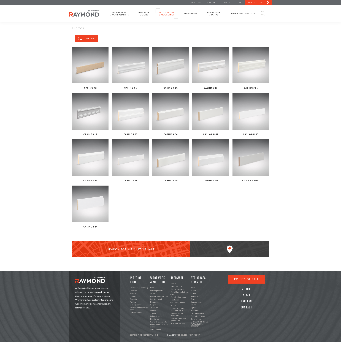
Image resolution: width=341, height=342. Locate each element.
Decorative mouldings (159, 296)
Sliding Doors (135, 305)
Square (153, 313)
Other (193, 299)
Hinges (173, 305)
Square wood (196, 296)
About (246, 289)
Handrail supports (198, 313)
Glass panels (196, 319)
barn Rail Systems (177, 323)
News (246, 295)
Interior (144, 13)
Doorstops (154, 302)
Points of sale (246, 279)
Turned (193, 293)
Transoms (154, 307)
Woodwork (167, 13)
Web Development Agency (183, 335)
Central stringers (198, 316)
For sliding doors (177, 289)
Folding (133, 302)
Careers (246, 301)
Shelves (153, 310)
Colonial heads (156, 316)
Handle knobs (176, 286)
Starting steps (196, 302)
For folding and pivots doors (179, 293)
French (133, 293)
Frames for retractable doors (139, 308)
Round (193, 305)
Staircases (213, 13)
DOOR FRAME (136, 312)
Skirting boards (156, 290)
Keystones (154, 319)
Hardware (190, 13)
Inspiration (119, 13)
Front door (174, 300)
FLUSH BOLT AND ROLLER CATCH (177, 309)
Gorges (153, 305)
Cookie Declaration (242, 13)
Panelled (133, 290)
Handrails (195, 310)
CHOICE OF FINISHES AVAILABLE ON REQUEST (199, 324)
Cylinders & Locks (177, 303)
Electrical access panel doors (159, 326)
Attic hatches (155, 330)
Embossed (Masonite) (139, 288)
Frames (133, 296)
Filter (90, 38)
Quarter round (156, 299)
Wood (193, 288)
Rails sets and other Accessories (178, 319)
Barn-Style (134, 299)
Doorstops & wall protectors (177, 314)
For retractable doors (178, 297)
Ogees (153, 293)
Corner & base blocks (158, 322)
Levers (173, 283)
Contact (246, 307)
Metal (193, 290)
